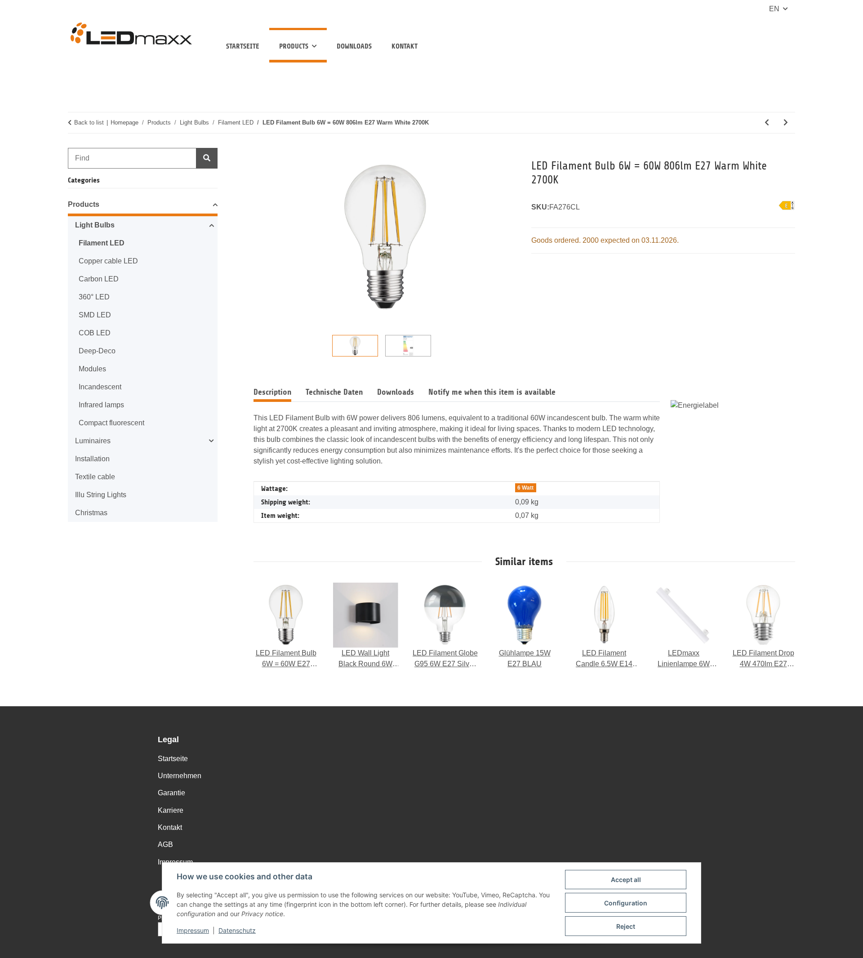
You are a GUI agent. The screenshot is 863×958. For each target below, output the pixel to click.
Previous (268, 626)
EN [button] (774, 9)
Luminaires (93, 441)
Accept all (626, 879)
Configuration (625, 903)
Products (83, 204)
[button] (143, 206)
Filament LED (102, 243)
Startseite (242, 46)
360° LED (94, 297)
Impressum (193, 930)
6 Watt (525, 488)
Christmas (91, 513)
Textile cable (95, 477)
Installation (92, 459)
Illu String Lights (100, 495)
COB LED (95, 333)
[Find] (207, 158)
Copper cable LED (108, 261)
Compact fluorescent (111, 423)
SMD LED (95, 315)
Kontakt (404, 46)
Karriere (170, 810)
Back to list (89, 122)
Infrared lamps (101, 405)
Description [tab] (272, 392)
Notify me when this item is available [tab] (492, 392)
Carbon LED (99, 279)
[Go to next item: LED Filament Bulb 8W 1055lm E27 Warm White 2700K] (785, 122)
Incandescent (100, 387)
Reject (625, 926)
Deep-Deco (97, 351)
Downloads (354, 46)
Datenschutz (237, 930)
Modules (92, 369)
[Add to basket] (261, 154)
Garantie (171, 793)
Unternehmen (179, 776)
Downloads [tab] (395, 392)
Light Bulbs (95, 225)
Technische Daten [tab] (334, 392)
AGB (165, 844)
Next (779, 626)
